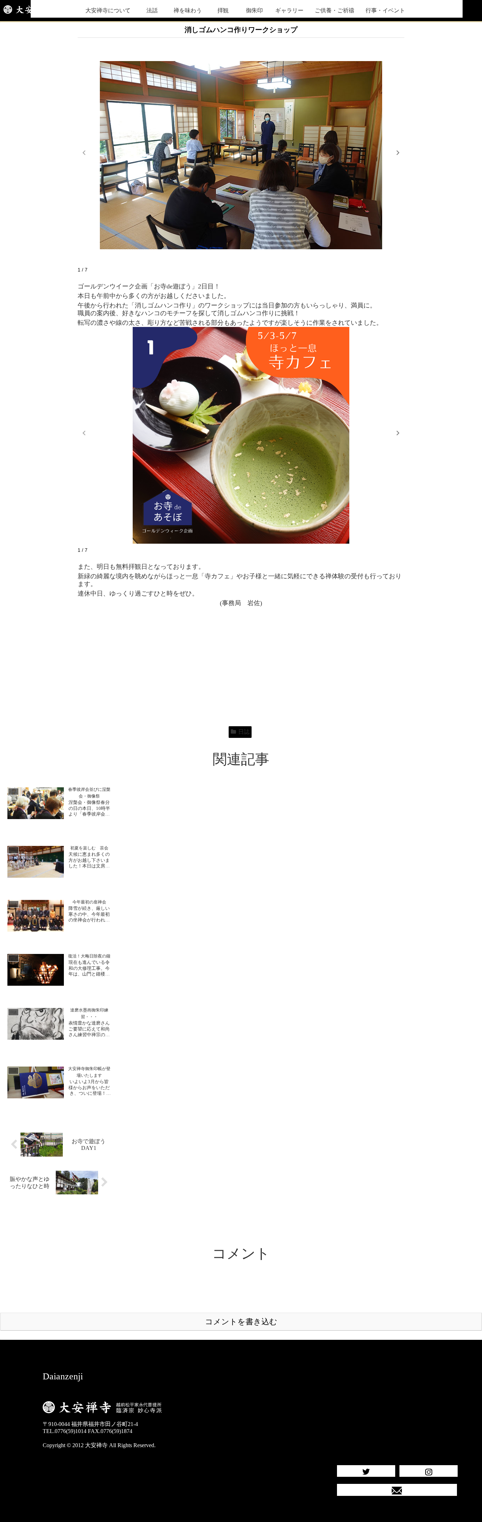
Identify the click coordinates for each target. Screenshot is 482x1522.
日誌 (243, 732)
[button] (398, 152)
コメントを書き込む (241, 1321)
